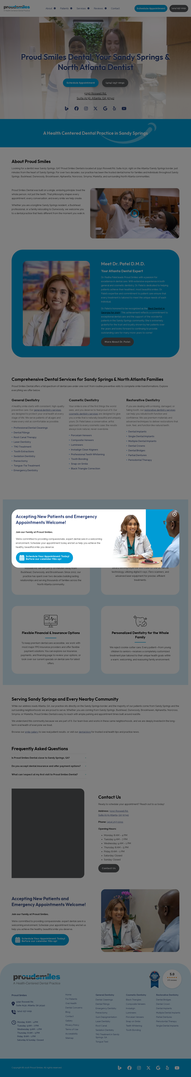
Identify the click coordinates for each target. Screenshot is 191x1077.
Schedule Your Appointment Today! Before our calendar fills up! (47, 557)
